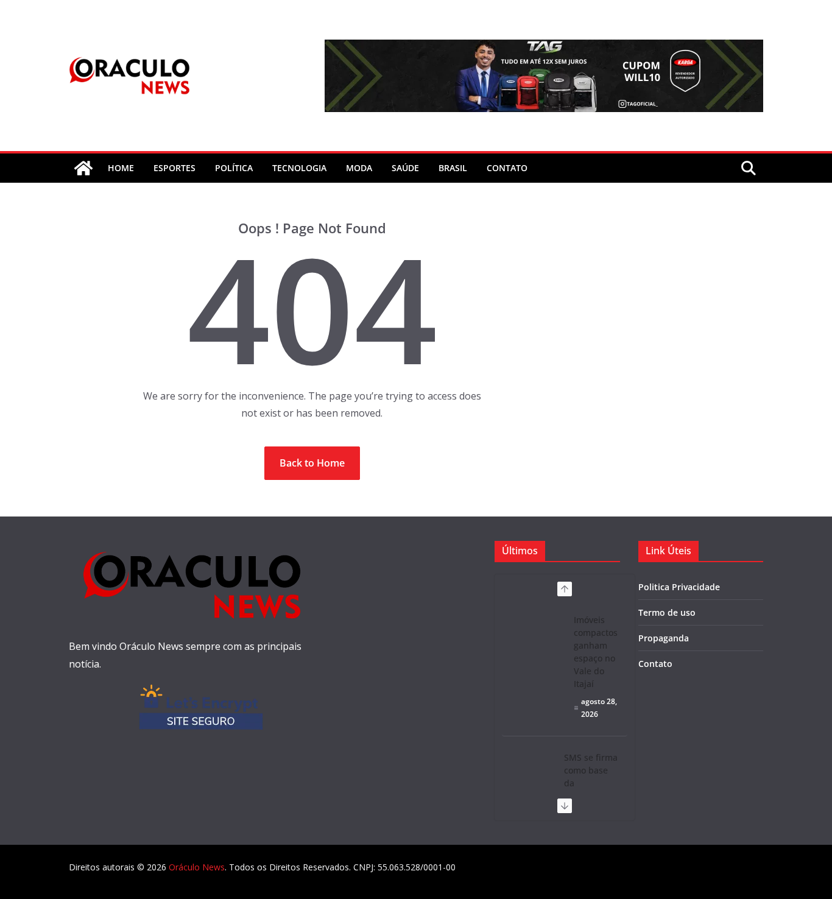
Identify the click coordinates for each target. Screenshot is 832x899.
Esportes (174, 168)
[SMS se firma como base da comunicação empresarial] (528, 762)
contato (507, 168)
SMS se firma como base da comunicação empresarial (591, 783)
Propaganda (663, 638)
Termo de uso (667, 612)
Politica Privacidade (679, 587)
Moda (359, 168)
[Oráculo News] (83, 168)
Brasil (453, 168)
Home (121, 168)
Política (234, 168)
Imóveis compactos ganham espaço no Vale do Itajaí (596, 651)
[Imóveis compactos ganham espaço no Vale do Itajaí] (533, 627)
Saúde (405, 168)
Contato (655, 663)
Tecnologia (299, 168)
